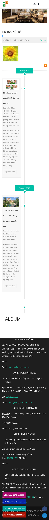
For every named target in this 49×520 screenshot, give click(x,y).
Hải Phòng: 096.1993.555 (14, 508)
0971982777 (12, 458)
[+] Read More (10, 172)
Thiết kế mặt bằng (9, 111)
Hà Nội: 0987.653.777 (13, 502)
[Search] (39, 4)
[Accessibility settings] (35, 4)
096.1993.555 (12, 397)
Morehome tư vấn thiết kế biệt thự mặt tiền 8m (11, 98)
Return (43, 40)
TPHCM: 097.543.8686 (13, 515)
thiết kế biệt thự (9, 108)
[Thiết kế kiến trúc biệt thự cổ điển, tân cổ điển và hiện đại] (5, 4)
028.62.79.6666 (27, 497)
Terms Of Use (33, 515)
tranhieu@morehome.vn (19, 367)
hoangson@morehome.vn (20, 402)
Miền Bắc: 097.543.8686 (14, 495)
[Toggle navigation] (45, 4)
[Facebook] (44, 508)
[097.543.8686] (44, 515)
